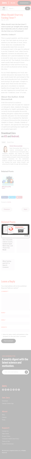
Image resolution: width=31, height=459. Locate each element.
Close (26, 235)
